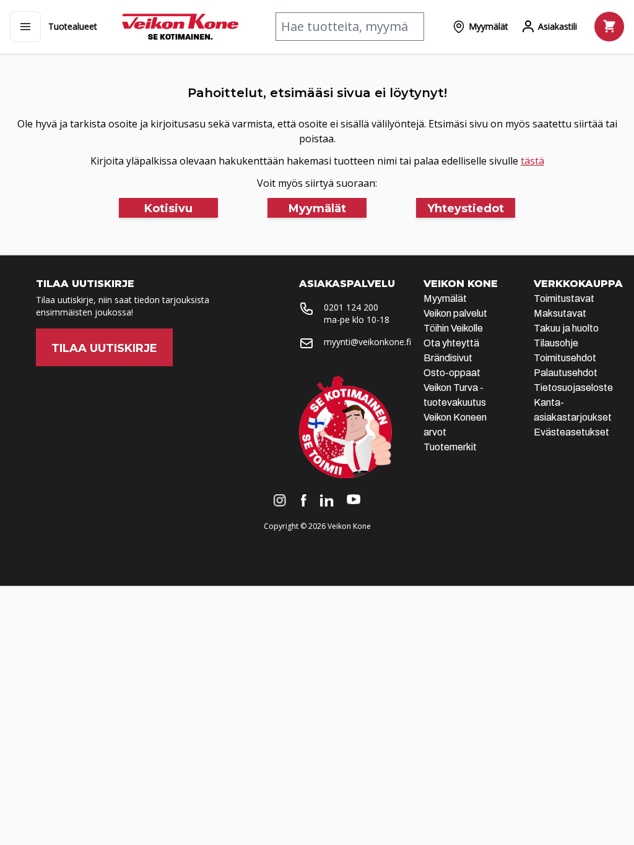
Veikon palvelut (455, 313)
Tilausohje (556, 343)
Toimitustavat (564, 298)
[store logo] (180, 27)
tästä (532, 161)
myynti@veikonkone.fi (367, 342)
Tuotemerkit (450, 447)
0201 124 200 (351, 307)
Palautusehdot (565, 372)
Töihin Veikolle (453, 328)
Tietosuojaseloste (573, 387)
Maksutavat (560, 313)
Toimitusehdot (565, 358)
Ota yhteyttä (451, 343)
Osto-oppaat (451, 372)
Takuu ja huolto (566, 328)
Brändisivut (447, 358)
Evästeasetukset (571, 432)
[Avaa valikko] (25, 26)
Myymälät (445, 298)
